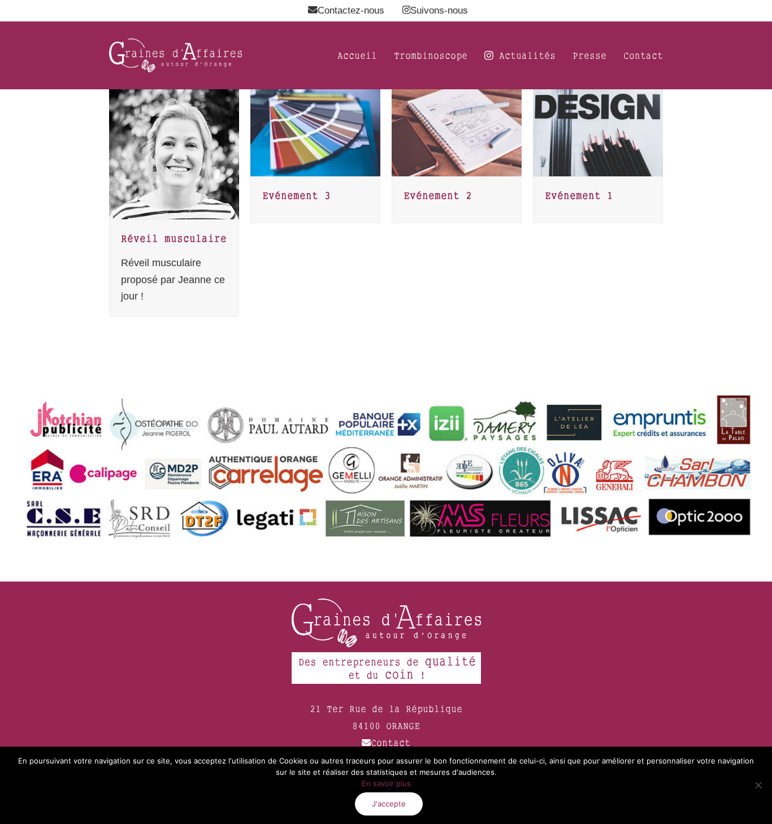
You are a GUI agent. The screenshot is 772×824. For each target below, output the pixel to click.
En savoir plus (386, 783)
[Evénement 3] (315, 132)
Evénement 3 (296, 195)
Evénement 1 (579, 195)
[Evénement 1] (598, 132)
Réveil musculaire (174, 238)
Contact (390, 742)
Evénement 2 (438, 195)
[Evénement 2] (457, 132)
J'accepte (389, 803)
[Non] (758, 785)
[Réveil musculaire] (174, 153)
